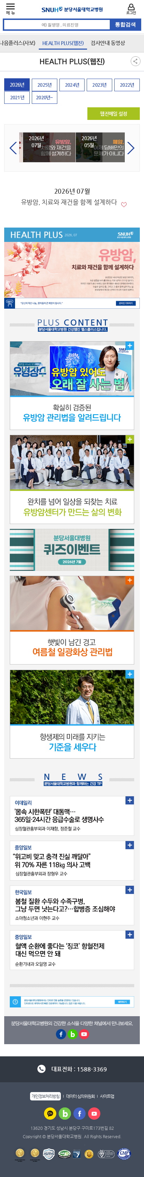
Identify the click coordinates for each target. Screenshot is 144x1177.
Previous (13, 147)
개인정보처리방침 (45, 1096)
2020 (41, 97)
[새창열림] (71, 303)
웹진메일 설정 (113, 113)
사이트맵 (107, 1096)
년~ (44, 97)
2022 (125, 84)
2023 (97, 84)
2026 (15, 84)
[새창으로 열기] (50, 1113)
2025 (42, 84)
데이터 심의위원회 (80, 1096)
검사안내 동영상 (108, 43)
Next (130, 147)
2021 (15, 97)
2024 (70, 84)
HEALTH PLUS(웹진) (63, 43)
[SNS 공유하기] (136, 60)
